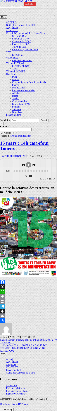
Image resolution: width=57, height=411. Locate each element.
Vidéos (15, 98)
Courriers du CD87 (21, 41)
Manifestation (18, 87)
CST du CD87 (19, 36)
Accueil (10, 359)
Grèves (15, 79)
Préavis (15, 85)
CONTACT (12, 30)
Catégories (11, 74)
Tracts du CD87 (20, 47)
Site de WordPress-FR (16, 393)
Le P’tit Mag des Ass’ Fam (25, 49)
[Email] (28, 315)
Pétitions (16, 106)
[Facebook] (28, 282)
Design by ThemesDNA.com (14, 404)
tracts (14, 76)
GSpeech (52, 179)
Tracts (15, 68)
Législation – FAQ (21, 104)
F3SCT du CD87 (20, 38)
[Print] (28, 301)
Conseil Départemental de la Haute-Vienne (26, 33)
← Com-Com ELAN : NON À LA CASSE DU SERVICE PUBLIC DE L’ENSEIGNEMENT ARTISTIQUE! (23, 348)
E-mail (4, 126)
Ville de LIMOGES (15, 71)
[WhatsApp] (28, 291)
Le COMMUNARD (22, 60)
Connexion (11, 385)
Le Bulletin (17, 55)
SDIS (8, 52)
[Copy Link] (28, 296)
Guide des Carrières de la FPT (20, 25)
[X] (28, 286)
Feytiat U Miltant (20, 66)
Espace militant (13, 115)
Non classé (17, 112)
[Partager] (28, 320)
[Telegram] (28, 306)
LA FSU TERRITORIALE (14, 156)
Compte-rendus (19, 101)
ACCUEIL (11, 22)
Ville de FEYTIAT (15, 63)
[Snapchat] (28, 311)
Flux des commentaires (17, 391)
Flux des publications (16, 388)
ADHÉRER (12, 27)
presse (15, 96)
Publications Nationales (23, 90)
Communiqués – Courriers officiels (29, 82)
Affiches (16, 93)
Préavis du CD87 (20, 44)
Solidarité (16, 109)
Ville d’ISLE (12, 57)
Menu (3, 17)
